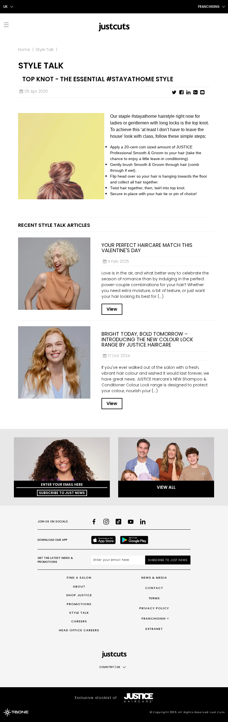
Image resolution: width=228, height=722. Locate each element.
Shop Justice (79, 595)
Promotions (79, 604)
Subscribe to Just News (62, 492)
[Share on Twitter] (174, 92)
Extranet (154, 629)
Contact (154, 588)
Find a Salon (79, 577)
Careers (79, 621)
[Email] (202, 92)
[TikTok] (118, 521)
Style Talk (45, 49)
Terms (154, 598)
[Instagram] (106, 521)
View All (166, 487)
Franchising (154, 618)
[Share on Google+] (195, 92)
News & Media (154, 577)
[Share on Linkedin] (188, 92)
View (111, 309)
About (79, 586)
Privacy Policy (154, 608)
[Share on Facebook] (181, 92)
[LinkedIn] (143, 521)
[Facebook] (94, 521)
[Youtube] (130, 521)
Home (24, 49)
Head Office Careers (79, 630)
